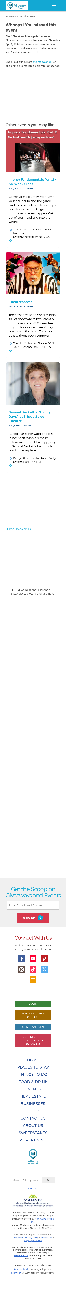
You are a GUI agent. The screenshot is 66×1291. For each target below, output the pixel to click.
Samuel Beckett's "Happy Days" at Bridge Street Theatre (29, 416)
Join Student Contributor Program (33, 1040)
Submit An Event (33, 1027)
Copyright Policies (33, 1240)
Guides (33, 1111)
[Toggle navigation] (53, 5)
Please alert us (21, 1255)
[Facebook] (21, 958)
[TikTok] (33, 969)
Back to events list (20, 528)
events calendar (42, 61)
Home (9, 16)
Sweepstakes (33, 1133)
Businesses (33, 1103)
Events (16, 16)
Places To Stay (33, 1067)
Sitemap (33, 1188)
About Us (33, 1125)
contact (16, 1272)
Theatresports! (21, 302)
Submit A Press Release (33, 1015)
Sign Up (29, 918)
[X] (44, 969)
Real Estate (33, 1096)
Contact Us (33, 1118)
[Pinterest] (44, 958)
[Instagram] (21, 969)
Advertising (33, 1140)
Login (33, 1003)
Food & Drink (33, 1082)
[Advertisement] (33, 740)
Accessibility (21, 1269)
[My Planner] (33, 979)
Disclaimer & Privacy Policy (25, 1237)
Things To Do (33, 1074)
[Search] (48, 1180)
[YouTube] (33, 958)
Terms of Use (46, 1237)
